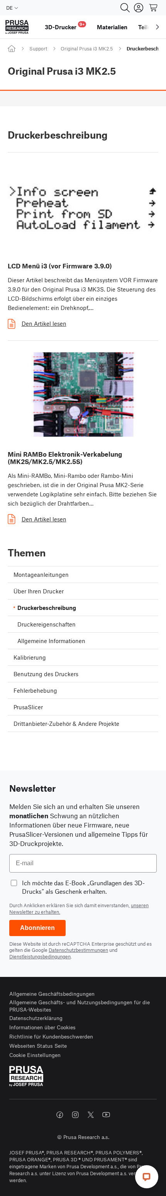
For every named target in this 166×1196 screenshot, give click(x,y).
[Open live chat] (146, 1176)
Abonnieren (37, 928)
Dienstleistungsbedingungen (40, 956)
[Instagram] (75, 1115)
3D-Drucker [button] (65, 26)
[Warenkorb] (153, 7)
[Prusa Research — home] (17, 27)
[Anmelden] (138, 7)
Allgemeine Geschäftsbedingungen (52, 993)
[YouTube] (106, 1115)
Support (38, 48)
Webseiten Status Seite (38, 1045)
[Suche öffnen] (125, 7)
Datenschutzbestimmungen (78, 950)
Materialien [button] (112, 26)
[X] (91, 1115)
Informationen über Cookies (42, 1027)
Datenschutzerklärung (36, 1018)
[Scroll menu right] (157, 27)
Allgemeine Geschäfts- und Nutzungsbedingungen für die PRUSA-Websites (79, 1006)
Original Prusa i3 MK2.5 (87, 48)
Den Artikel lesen (44, 323)
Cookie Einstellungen (35, 1055)
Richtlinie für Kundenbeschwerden (51, 1036)
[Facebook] (60, 1115)
